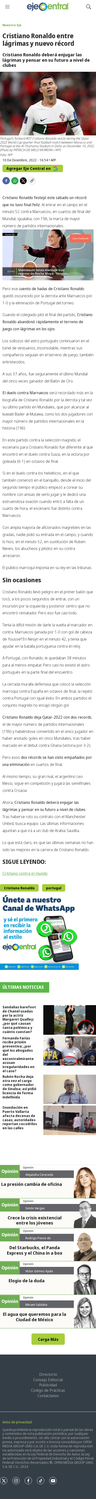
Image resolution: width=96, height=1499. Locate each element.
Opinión (28, 1167)
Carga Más (48, 1339)
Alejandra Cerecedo (39, 1174)
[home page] (47, 7)
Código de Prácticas (48, 1390)
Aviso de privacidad (17, 1422)
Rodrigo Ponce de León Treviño (38, 1240)
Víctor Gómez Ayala (39, 1271)
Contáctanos (48, 1395)
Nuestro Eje (11, 25)
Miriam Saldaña (36, 1304)
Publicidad (48, 1385)
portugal (53, 888)
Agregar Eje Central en (29, 168)
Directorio (48, 1374)
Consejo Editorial (48, 1379)
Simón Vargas (35, 1208)
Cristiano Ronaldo (19, 888)
